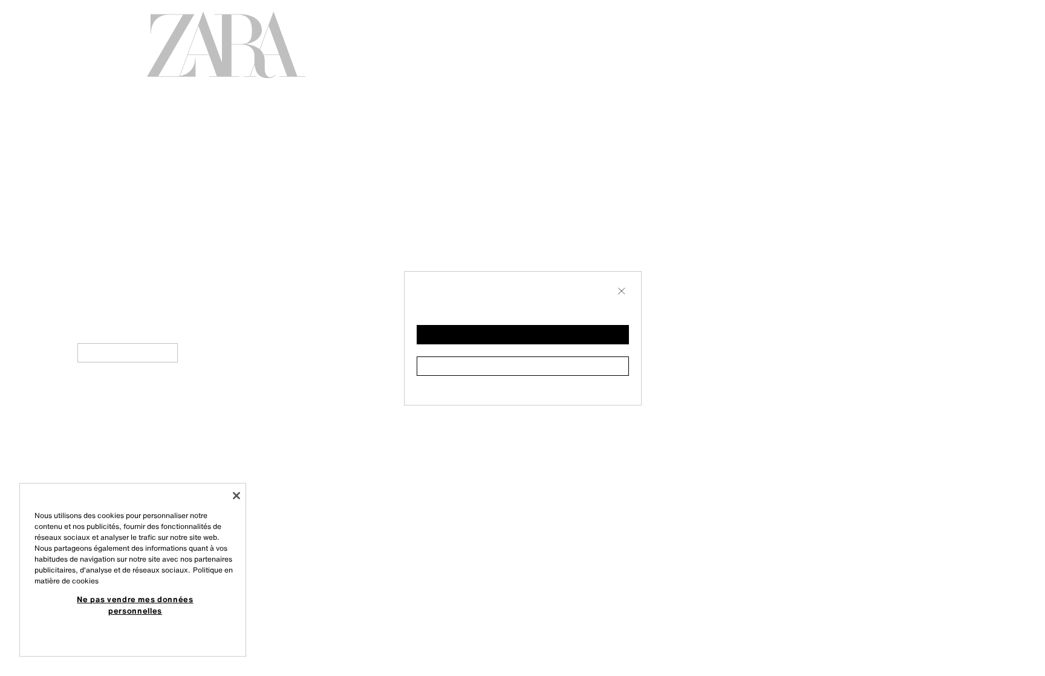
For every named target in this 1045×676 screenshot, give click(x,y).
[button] (523, 334)
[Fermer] (236, 495)
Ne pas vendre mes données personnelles (135, 604)
